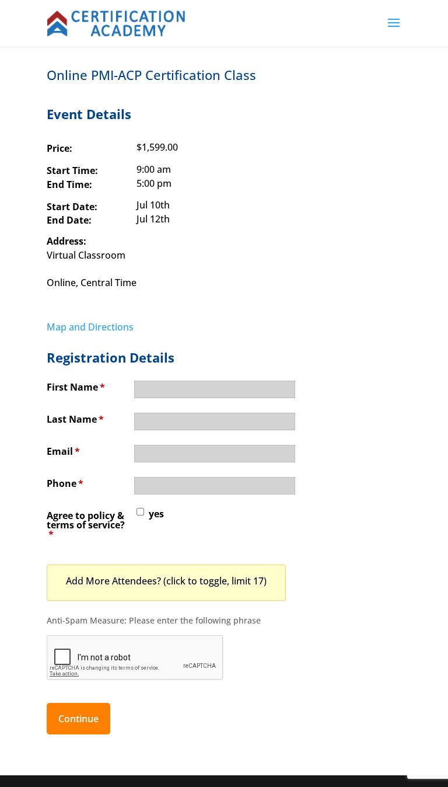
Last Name (75, 419)
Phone (65, 483)
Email (63, 451)
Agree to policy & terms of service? (86, 525)
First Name (76, 387)
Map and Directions (90, 327)
